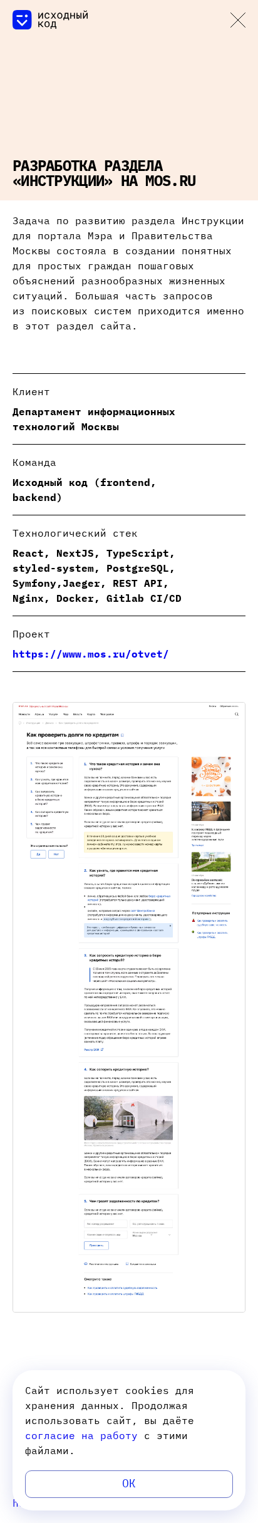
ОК (129, 1483)
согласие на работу (81, 1435)
